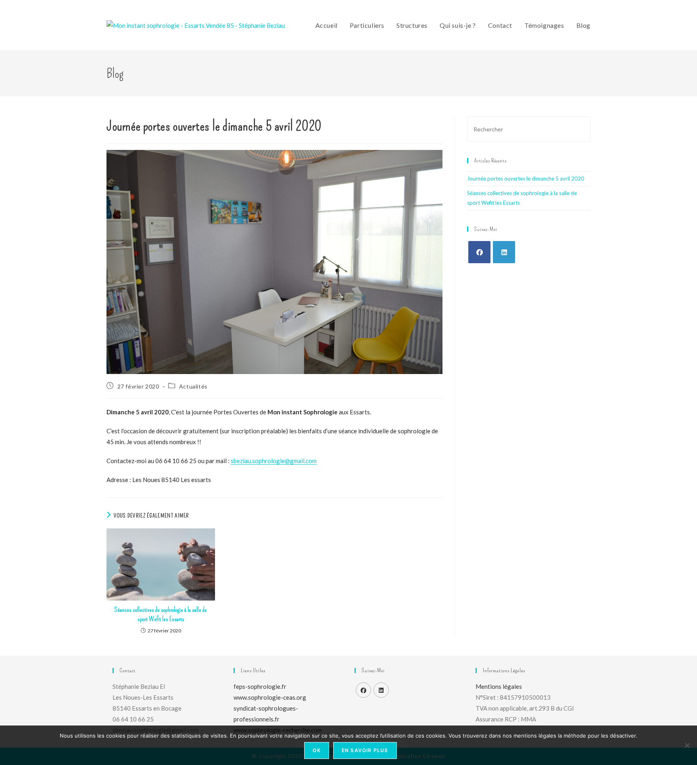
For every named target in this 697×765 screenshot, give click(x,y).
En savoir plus (365, 750)
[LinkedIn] (504, 252)
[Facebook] (479, 252)
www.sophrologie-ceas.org (270, 697)
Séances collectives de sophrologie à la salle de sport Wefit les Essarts (161, 614)
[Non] (687, 745)
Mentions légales (499, 686)
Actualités (193, 386)
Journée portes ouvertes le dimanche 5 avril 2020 (525, 178)
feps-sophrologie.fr (260, 686)
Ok (316, 750)
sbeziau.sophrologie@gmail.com (274, 460)
